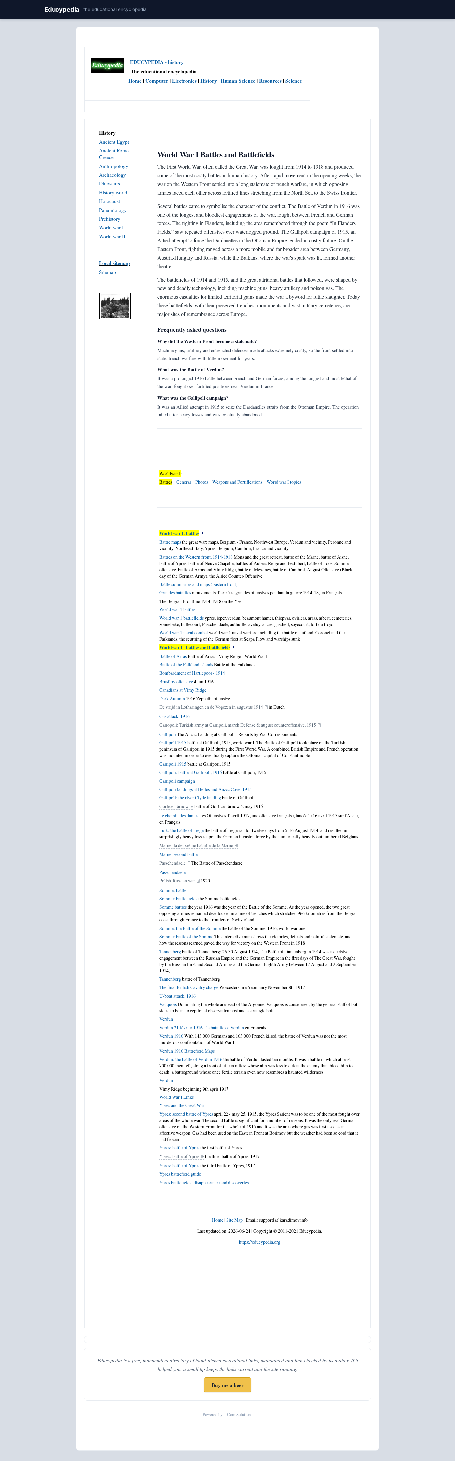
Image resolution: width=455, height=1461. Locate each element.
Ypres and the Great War (181, 1105)
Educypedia (61, 9)
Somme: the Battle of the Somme (190, 928)
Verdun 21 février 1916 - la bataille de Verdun (201, 1027)
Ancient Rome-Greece (114, 153)
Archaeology (112, 174)
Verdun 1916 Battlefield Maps (187, 1051)
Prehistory (109, 218)
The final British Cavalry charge (188, 987)
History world (113, 192)
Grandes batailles (175, 592)
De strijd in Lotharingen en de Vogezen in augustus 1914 (211, 707)
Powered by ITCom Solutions (227, 1414)
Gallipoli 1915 (172, 742)
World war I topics (284, 482)
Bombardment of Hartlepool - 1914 (192, 673)
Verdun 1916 (171, 1036)
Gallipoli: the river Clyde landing (190, 797)
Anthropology (113, 166)
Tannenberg (170, 951)
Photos (201, 482)
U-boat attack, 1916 (177, 996)
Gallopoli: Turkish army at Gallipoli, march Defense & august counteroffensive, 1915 (237, 725)
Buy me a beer (228, 1385)
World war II (112, 236)
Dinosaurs (109, 183)
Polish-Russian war (177, 880)
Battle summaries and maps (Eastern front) (198, 584)
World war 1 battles (177, 609)
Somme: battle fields (178, 898)
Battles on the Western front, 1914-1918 (196, 557)
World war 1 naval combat (183, 632)
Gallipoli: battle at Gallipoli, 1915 (190, 772)
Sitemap (107, 272)
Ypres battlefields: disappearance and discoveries (204, 1182)
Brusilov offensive (176, 681)
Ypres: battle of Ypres (179, 1147)
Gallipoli (167, 734)
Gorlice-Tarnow (174, 806)
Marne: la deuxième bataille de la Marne (196, 845)
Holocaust (109, 201)
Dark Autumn (172, 698)
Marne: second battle (178, 854)
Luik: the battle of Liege (181, 830)
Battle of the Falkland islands (186, 664)
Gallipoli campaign (177, 781)
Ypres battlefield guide (180, 1174)
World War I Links (176, 1097)
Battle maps (170, 542)
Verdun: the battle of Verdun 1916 (190, 1059)
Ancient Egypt (114, 141)
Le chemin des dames (178, 815)
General (183, 482)
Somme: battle (172, 890)
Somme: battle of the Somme (186, 936)
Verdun (166, 1019)
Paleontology (113, 210)
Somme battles (173, 907)
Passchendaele (172, 863)
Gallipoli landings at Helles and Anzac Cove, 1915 (205, 789)
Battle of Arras (173, 656)
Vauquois (168, 1004)
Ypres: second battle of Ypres (186, 1114)
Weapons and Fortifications (237, 482)
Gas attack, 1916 (174, 716)
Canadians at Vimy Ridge (182, 690)
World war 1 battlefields (181, 618)
